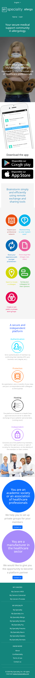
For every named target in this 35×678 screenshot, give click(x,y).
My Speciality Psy (18, 625)
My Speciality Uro (17, 614)
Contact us (17, 527)
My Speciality (17, 610)
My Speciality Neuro (18, 632)
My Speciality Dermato (17, 640)
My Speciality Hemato (17, 621)
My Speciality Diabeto (17, 636)
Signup (14, 17)
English (17, 2)
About (17, 651)
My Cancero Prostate (17, 599)
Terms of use (17, 658)
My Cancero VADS (17, 592)
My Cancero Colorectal (17, 595)
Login (21, 17)
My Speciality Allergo (17, 617)
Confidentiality (17, 654)
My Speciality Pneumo (17, 628)
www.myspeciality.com (21, 674)
